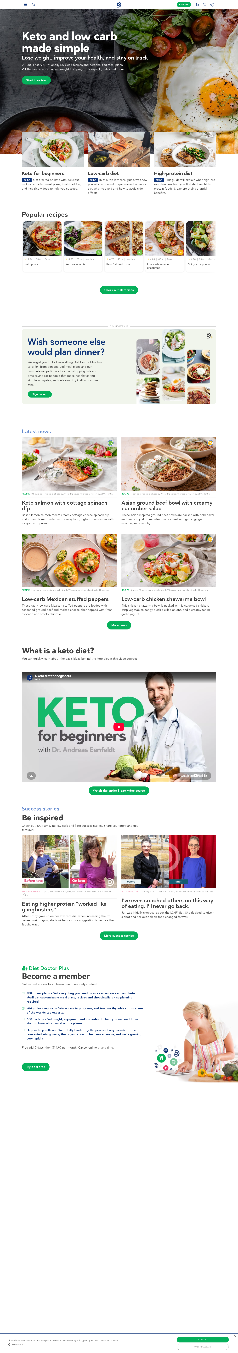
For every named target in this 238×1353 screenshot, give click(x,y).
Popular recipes (45, 214)
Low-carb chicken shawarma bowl (163, 599)
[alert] (119, 1343)
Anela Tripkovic (71, 493)
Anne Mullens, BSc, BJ (63, 891)
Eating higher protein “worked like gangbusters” (64, 906)
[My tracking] (196, 4)
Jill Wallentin (106, 493)
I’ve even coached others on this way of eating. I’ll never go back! (167, 903)
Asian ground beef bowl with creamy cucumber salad (167, 505)
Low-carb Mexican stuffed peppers (65, 599)
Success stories (40, 808)
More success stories (119, 936)
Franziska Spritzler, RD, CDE (199, 891)
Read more (112, 1340)
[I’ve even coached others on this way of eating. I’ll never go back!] (168, 861)
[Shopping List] (204, 4)
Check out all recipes (119, 290)
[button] (63, 1344)
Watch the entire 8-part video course (119, 791)
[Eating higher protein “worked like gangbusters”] (69, 861)
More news (119, 625)
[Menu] (26, 4)
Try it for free (35, 1067)
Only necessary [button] (202, 1347)
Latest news (36, 431)
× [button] (235, 1336)
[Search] (33, 4)
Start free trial (36, 80)
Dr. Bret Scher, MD (103, 891)
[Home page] (119, 5)
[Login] (212, 4)
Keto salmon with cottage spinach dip (65, 505)
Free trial (183, 4)
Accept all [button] (203, 1339)
